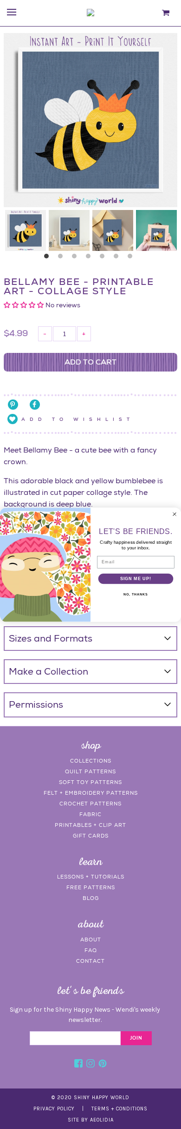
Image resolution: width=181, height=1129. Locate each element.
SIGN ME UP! (135, 578)
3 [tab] (76, 258)
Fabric (90, 814)
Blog (91, 898)
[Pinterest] (102, 1064)
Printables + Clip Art (90, 825)
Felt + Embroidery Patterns (91, 793)
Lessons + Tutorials (90, 876)
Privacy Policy (54, 1109)
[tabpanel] (25, 230)
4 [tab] (90, 258)
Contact (90, 961)
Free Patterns (90, 887)
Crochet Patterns (90, 803)
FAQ (90, 950)
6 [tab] (118, 258)
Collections (90, 760)
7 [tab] (132, 258)
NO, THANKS (135, 594)
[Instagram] (90, 1064)
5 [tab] (104, 258)
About (90, 939)
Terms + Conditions (119, 1109)
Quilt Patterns (90, 771)
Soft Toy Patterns (90, 782)
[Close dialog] (175, 514)
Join (136, 1038)
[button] (24, 305)
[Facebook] (78, 1064)
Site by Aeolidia (91, 1120)
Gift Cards (91, 835)
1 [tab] (48, 258)
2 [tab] (62, 258)
